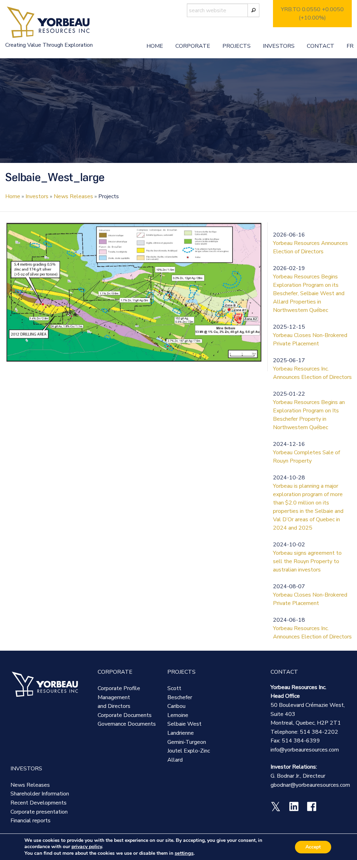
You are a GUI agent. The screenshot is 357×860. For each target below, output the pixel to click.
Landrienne (180, 733)
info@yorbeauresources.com (305, 750)
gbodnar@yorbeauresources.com (310, 785)
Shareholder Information (39, 794)
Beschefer (179, 697)
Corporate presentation (39, 812)
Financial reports (30, 820)
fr (350, 46)
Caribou (176, 706)
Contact (320, 46)
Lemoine (177, 715)
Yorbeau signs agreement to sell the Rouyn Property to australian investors (307, 561)
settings (184, 853)
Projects (236, 46)
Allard (175, 760)
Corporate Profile (119, 688)
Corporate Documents (125, 715)
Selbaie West (184, 724)
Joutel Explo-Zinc (188, 751)
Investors (279, 46)
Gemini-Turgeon (186, 742)
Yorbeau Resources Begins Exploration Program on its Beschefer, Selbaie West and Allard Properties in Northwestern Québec (308, 293)
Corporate (192, 46)
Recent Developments (38, 803)
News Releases (73, 196)
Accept (313, 847)
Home (154, 46)
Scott (174, 688)
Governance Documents (127, 724)
